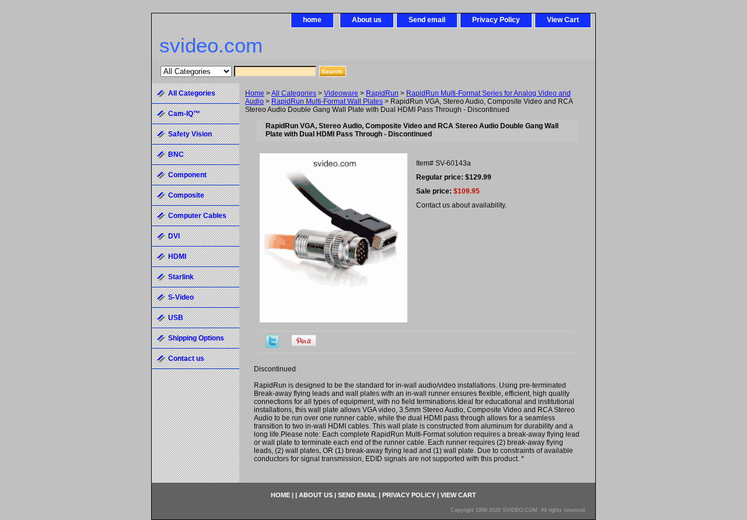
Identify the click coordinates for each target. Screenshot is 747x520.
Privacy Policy (496, 20)
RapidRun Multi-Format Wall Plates (327, 101)
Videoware (341, 93)
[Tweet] (272, 346)
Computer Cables (197, 216)
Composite (186, 195)
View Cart (563, 20)
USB (175, 318)
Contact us (186, 358)
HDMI (177, 256)
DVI (174, 236)
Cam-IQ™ (184, 114)
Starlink (181, 277)
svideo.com (211, 45)
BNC (176, 154)
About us (367, 20)
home (312, 20)
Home (254, 93)
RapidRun (382, 93)
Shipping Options (196, 338)
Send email (427, 20)
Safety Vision (190, 134)
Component (187, 175)
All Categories (293, 93)
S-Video (181, 297)
